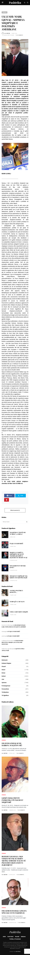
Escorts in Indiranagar (7, 625)
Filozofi (4, 666)
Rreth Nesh (10, 936)
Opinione (4, 12)
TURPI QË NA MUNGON (17, 601)
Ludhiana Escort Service (8, 640)
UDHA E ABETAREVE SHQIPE (19, 612)
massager (4, 631)
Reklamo (23, 936)
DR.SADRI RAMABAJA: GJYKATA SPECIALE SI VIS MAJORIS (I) (14, 912)
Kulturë (4, 676)
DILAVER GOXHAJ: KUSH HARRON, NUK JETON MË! (12, 744)
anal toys (4, 636)
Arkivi (4, 936)
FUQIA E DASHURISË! (16, 543)
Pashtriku (15, 2)
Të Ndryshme (5, 692)
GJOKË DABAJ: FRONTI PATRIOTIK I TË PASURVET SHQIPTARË (12, 800)
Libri (3, 679)
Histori (3, 669)
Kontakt (17, 936)
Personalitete (5, 689)
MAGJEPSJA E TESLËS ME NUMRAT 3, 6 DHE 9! (18, 533)
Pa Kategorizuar (6, 685)
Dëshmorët (5, 660)
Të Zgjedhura (5, 695)
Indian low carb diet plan (8, 648)
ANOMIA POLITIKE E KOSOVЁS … (16, 591)
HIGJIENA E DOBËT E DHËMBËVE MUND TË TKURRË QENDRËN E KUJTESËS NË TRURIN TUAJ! (18, 555)
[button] (2, 3)
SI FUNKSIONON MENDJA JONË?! (18, 566)
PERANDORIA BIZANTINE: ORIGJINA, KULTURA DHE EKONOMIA (12, 642)
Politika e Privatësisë (15, 939)
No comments (19, 35)
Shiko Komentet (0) (15, 510)
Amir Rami (18, 951)
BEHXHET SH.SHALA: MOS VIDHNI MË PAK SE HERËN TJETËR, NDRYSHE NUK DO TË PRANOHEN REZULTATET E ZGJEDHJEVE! (14, 860)
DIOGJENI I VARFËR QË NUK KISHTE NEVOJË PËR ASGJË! (18, 577)
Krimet (3, 673)
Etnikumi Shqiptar (6, 663)
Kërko (26, 521)
